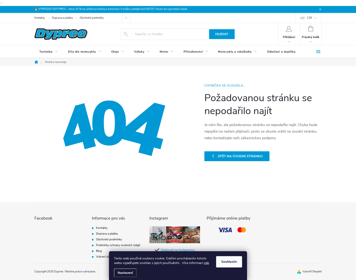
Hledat (221, 34)
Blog (99, 251)
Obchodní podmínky (92, 18)
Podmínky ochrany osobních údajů (118, 245)
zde (206, 263)
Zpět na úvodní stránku (240, 156)
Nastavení (125, 273)
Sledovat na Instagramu (178, 250)
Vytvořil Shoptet (312, 271)
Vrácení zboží (104, 257)
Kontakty (39, 18)
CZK (309, 18)
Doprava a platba (62, 18)
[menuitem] (48, 51)
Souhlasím (229, 261)
